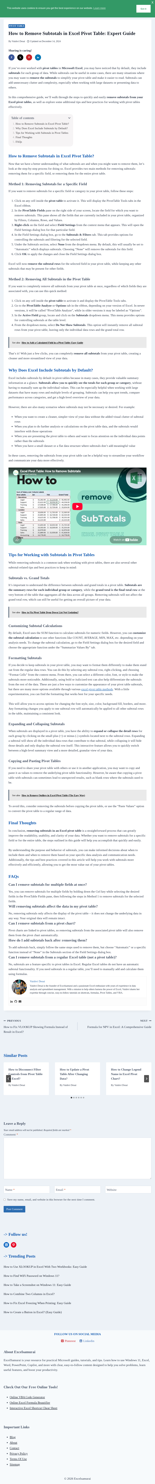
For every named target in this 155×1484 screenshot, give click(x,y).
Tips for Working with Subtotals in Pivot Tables (42, 132)
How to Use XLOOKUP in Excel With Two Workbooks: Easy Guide (45, 1266)
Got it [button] (143, 9)
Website (112, 1189)
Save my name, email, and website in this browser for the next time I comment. (51, 1199)
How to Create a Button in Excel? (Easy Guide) (33, 1312)
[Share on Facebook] (11, 57)
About (13, 1442)
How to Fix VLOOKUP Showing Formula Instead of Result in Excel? (36, 1026)
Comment (11, 1134)
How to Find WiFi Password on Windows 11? (31, 1275)
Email (61, 1189)
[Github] (15, 1001)
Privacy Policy (19, 1453)
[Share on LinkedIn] (38, 57)
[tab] (71, 1097)
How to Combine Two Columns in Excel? (29, 1294)
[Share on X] (20, 57)
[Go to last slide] (8, 1078)
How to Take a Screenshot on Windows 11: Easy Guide (37, 1284)
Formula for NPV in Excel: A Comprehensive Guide (119, 1024)
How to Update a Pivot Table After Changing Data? (74, 1074)
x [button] (152, 2)
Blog (13, 1437)
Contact (14, 1448)
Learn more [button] (99, 8)
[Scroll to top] (8, 1480)
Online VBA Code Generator (27, 1397)
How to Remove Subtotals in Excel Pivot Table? (42, 123)
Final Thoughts (24, 137)
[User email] (20, 1001)
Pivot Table (16, 26)
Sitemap (15, 1464)
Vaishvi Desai (18, 41)
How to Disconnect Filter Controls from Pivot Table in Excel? (25, 1074)
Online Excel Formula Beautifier (30, 1402)
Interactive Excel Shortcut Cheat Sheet (33, 1408)
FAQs (19, 141)
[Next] (146, 1078)
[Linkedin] (11, 1001)
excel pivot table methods (97, 689)
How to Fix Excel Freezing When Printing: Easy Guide (37, 1303)
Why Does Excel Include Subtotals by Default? (42, 128)
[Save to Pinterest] (29, 57)
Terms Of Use (18, 1459)
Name (10, 1189)
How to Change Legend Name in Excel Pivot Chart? (126, 1074)
